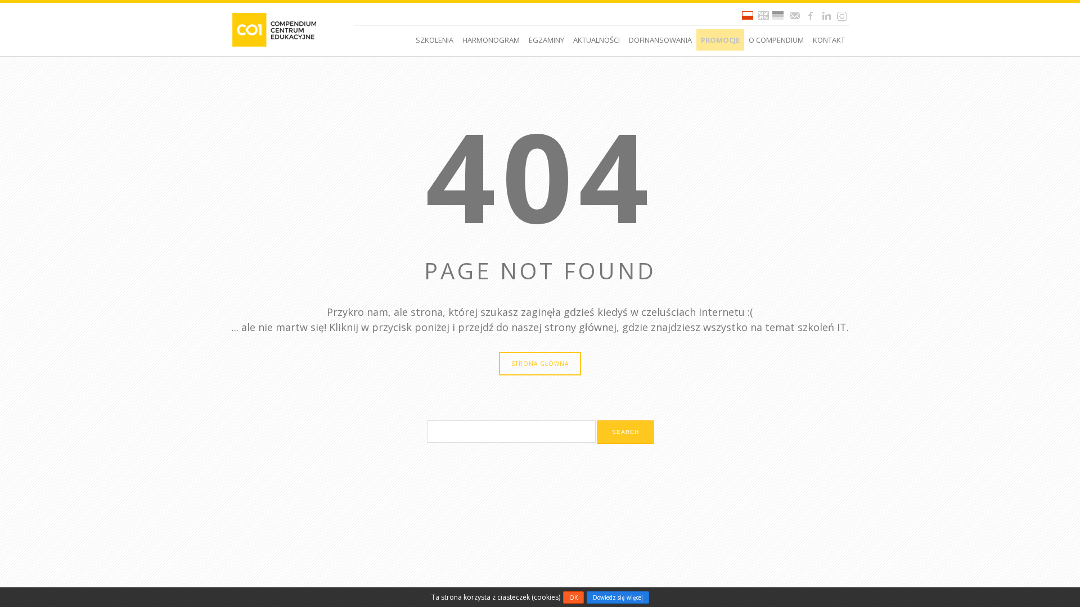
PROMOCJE (720, 40)
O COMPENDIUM (776, 40)
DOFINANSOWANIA (660, 40)
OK (573, 597)
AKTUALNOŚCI (596, 40)
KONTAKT (829, 40)
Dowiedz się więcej (618, 597)
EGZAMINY (546, 40)
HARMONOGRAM (491, 40)
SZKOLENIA (434, 40)
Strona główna (540, 364)
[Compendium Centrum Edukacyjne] (274, 29)
